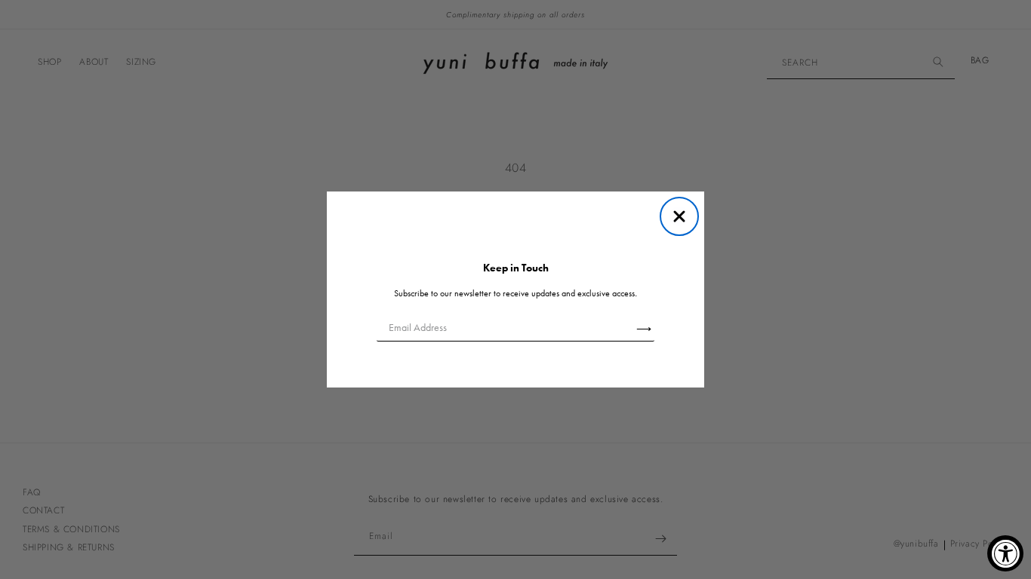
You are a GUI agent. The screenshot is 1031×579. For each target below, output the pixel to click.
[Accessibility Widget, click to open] (1005, 553)
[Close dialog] (679, 216)
